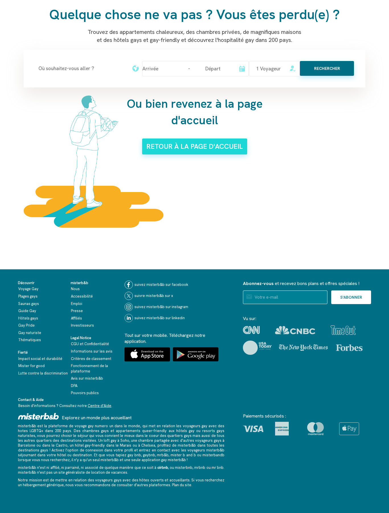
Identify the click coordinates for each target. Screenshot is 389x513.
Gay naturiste (29, 332)
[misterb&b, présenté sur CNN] (251, 330)
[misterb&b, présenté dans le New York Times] (303, 347)
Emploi (76, 303)
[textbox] (82, 68)
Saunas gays (28, 303)
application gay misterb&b (164, 459)
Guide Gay (27, 310)
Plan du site (181, 485)
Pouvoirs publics (85, 392)
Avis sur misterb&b (87, 378)
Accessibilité (82, 296)
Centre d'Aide (99, 405)
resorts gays (213, 430)
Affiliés (76, 318)
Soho (124, 440)
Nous (75, 288)
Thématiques (29, 339)
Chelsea (148, 445)
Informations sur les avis (91, 351)
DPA (74, 385)
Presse (77, 310)
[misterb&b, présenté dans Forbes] (349, 348)
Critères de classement (91, 358)
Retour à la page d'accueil (194, 146)
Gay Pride (26, 325)
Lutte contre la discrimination (43, 373)
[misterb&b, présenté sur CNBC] (295, 330)
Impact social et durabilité (40, 358)
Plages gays (28, 296)
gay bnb (134, 455)
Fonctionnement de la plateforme (89, 368)
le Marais (123, 445)
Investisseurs (82, 325)
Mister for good (31, 365)
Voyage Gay (28, 288)
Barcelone (26, 445)
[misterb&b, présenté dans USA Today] (257, 348)
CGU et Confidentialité (90, 343)
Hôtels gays (28, 318)
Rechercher (327, 68)
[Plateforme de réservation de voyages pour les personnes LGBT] (38, 416)
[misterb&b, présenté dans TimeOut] (343, 330)
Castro (61, 445)
